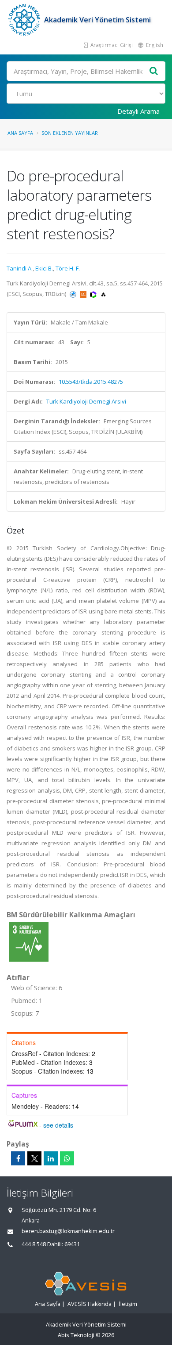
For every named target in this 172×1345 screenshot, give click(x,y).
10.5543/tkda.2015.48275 (91, 382)
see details (58, 1125)
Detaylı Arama (138, 111)
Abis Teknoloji (76, 1335)
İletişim (128, 1304)
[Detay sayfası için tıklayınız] (29, 941)
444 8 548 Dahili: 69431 (51, 1244)
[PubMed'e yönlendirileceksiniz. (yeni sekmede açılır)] (74, 294)
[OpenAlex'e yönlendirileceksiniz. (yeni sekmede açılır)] (103, 294)
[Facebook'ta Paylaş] (18, 1158)
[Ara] (153, 71)
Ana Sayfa (20, 133)
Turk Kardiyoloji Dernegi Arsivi (86, 401)
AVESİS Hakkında (89, 1304)
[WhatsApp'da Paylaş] (67, 1158)
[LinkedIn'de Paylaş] (51, 1158)
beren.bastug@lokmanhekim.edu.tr (68, 1231)
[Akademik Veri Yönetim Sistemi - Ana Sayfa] (25, 20)
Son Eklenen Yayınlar (69, 133)
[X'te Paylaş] (34, 1158)
